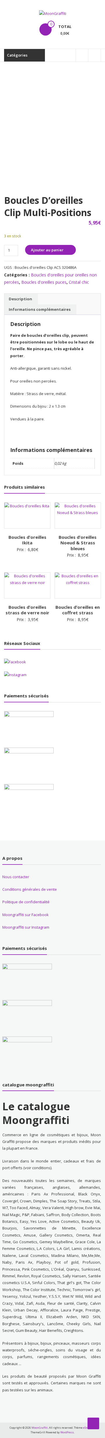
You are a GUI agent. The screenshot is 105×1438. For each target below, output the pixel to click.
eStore (87, 1428)
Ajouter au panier (47, 249)
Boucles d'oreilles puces (43, 282)
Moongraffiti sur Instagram (25, 927)
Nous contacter (15, 876)
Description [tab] (20, 298)
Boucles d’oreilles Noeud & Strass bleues (78, 542)
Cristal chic (79, 282)
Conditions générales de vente (29, 889)
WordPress (67, 1432)
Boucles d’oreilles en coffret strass (77, 610)
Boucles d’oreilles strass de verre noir (27, 610)
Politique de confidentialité (26, 901)
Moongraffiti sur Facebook (25, 914)
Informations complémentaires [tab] (40, 309)
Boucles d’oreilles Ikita (27, 540)
